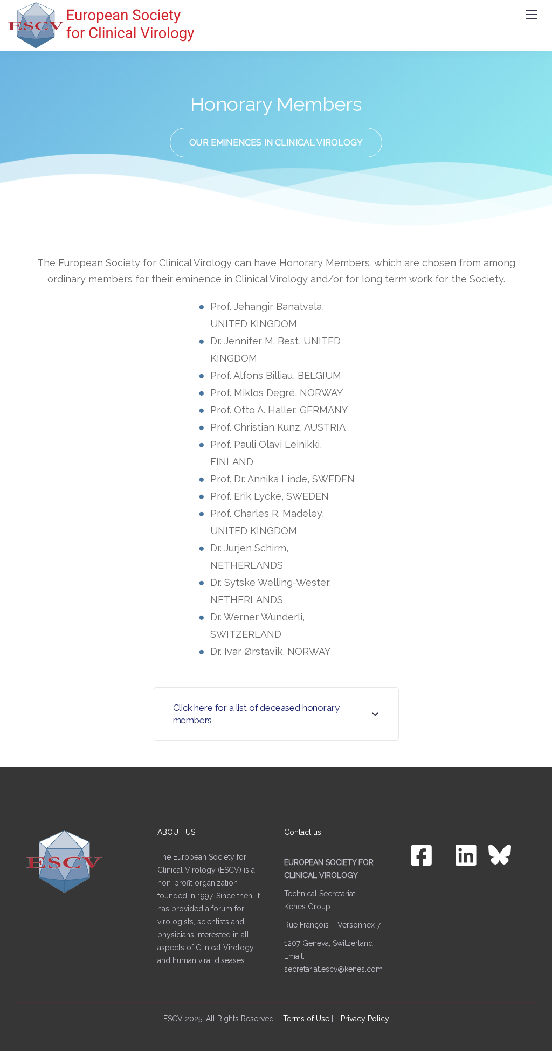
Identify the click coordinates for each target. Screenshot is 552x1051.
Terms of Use (306, 1018)
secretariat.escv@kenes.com (333, 969)
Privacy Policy (365, 1018)
